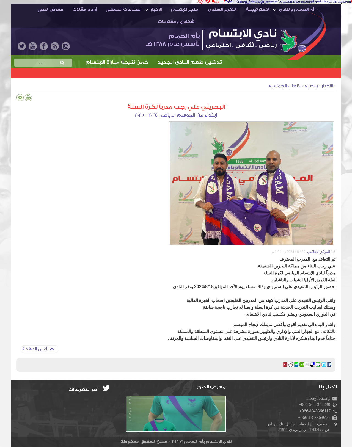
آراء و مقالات (85, 9)
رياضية (311, 86)
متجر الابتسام (185, 9)
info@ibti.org (318, 398)
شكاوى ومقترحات (176, 21)
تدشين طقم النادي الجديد (205, 62)
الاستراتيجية (258, 9)
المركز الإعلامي (318, 252)
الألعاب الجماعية (285, 86)
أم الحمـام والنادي (296, 9)
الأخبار (156, 9)
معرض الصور (50, 9)
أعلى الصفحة (34, 349)
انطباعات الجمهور (123, 9)
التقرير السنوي (222, 9)
